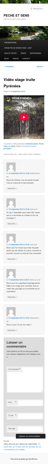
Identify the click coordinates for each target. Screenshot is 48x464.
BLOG (6, 58)
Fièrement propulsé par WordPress (24, 459)
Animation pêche (31, 144)
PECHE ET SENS (16, 15)
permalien (7, 148)
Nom (12, 402)
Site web (11, 428)
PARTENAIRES (35, 53)
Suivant (40, 66)
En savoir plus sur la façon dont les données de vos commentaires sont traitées (22, 447)
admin (13, 146)
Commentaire (14, 369)
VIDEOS (16, 58)
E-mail (12, 415)
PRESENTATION (10, 42)
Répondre (12, 188)
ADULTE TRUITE (10, 53)
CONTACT (26, 58)
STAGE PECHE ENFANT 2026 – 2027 (18, 48)
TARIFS (23, 53)
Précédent (8, 66)
